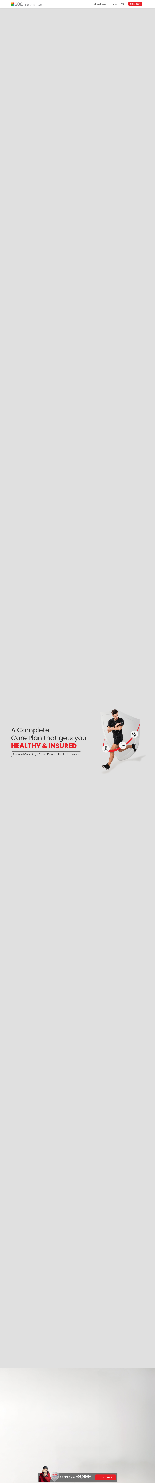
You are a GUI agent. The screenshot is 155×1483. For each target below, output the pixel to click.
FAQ (122, 4)
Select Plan (105, 1477)
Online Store (135, 4)
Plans (114, 4)
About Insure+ (101, 4)
